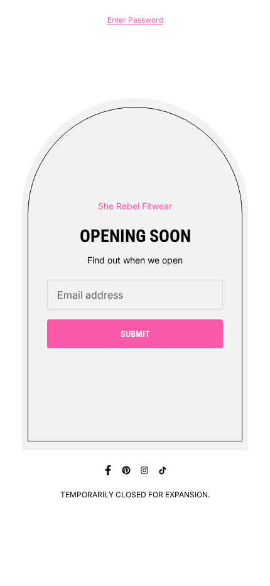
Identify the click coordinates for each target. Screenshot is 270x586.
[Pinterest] (126, 470)
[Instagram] (144, 470)
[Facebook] (108, 470)
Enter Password (135, 20)
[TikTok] (162, 470)
